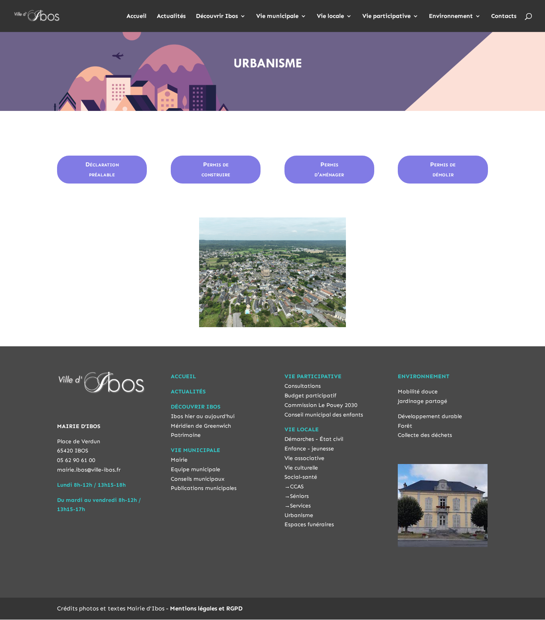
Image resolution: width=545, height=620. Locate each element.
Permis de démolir (443, 169)
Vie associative (304, 458)
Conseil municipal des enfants (323, 414)
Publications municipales (204, 488)
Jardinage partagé (422, 401)
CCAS (297, 486)
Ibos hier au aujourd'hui (203, 416)
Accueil (136, 16)
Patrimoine (186, 435)
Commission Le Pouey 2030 (320, 405)
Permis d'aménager (329, 169)
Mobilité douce (418, 391)
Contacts (503, 16)
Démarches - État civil (313, 439)
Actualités (171, 16)
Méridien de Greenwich (201, 426)
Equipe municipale (195, 469)
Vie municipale (277, 16)
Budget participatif (310, 395)
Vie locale (330, 16)
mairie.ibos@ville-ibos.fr (88, 469)
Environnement (451, 16)
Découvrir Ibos (217, 16)
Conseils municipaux (198, 479)
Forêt (405, 426)
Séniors (299, 496)
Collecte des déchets (425, 435)
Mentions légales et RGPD (206, 608)
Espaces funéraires (309, 524)
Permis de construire (215, 169)
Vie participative (386, 16)
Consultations (302, 386)
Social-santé (300, 477)
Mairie (179, 459)
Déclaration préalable (102, 169)
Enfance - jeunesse (309, 448)
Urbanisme (298, 515)
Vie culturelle (301, 467)
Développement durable (430, 416)
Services (300, 505)
